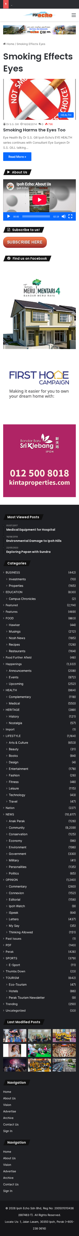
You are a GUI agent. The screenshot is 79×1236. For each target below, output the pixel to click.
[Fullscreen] (70, 216)
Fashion (14, 775)
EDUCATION (14, 592)
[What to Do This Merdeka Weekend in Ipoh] (14, 1065)
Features (11, 611)
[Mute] (64, 216)
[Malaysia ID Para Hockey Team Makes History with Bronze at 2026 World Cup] (14, 1035)
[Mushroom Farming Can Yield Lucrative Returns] (39, 1035)
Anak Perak (17, 821)
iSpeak (13, 912)
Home (10, 44)
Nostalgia (15, 723)
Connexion (16, 893)
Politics (14, 873)
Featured (12, 605)
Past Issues (13, 938)
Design (13, 762)
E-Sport (14, 965)
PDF (8, 945)
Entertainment (18, 768)
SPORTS (11, 958)
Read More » (17, 156)
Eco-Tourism (18, 984)
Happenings (14, 664)
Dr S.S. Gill (12, 124)
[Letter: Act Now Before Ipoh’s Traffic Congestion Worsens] (64, 1065)
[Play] (9, 216)
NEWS (10, 814)
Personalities (17, 867)
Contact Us (11, 1124)
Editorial (14, 899)
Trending (11, 1004)
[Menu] (74, 16)
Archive (8, 1118)
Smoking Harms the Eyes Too (34, 130)
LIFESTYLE (13, 736)
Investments (17, 579)
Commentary (18, 886)
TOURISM (12, 978)
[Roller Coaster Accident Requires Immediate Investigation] (14, 1050)
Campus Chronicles (22, 598)
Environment (17, 847)
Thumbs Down (15, 971)
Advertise (9, 1111)
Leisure (14, 788)
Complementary (20, 697)
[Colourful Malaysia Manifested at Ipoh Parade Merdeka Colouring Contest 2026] (64, 1050)
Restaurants (17, 651)
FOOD (10, 618)
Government (17, 853)
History (14, 716)
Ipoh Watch (17, 906)
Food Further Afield (18, 657)
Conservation (18, 834)
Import (10, 729)
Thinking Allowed (21, 932)
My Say (14, 925)
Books (13, 755)
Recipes (14, 644)
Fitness (14, 782)
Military (14, 860)
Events (13, 677)
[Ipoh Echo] (39, 15)
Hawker (14, 625)
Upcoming (16, 683)
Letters (14, 919)
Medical (14, 703)
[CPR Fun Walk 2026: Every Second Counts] (39, 1050)
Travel (13, 801)
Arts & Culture (18, 742)
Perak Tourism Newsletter (27, 997)
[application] (39, 200)
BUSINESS (13, 572)
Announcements (20, 670)
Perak (9, 951)
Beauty (14, 749)
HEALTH (11, 690)
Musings (14, 631)
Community (17, 827)
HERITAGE (13, 709)
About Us (9, 1098)
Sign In (7, 1131)
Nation (10, 808)
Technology (17, 795)
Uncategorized (15, 1010)
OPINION (12, 879)
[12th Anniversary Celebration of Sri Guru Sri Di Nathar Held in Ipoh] (39, 1065)
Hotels (13, 991)
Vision (7, 1104)
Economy (15, 840)
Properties (16, 585)
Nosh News (17, 638)
